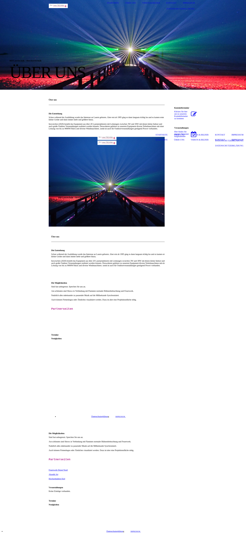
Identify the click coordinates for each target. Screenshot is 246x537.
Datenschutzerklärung (181, 9)
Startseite (113, 3)
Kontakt (171, 3)
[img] (58, 6)
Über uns (130, 3)
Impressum (189, 3)
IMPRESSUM (120, 417)
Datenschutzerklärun (100, 416)
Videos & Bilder (151, 3)
